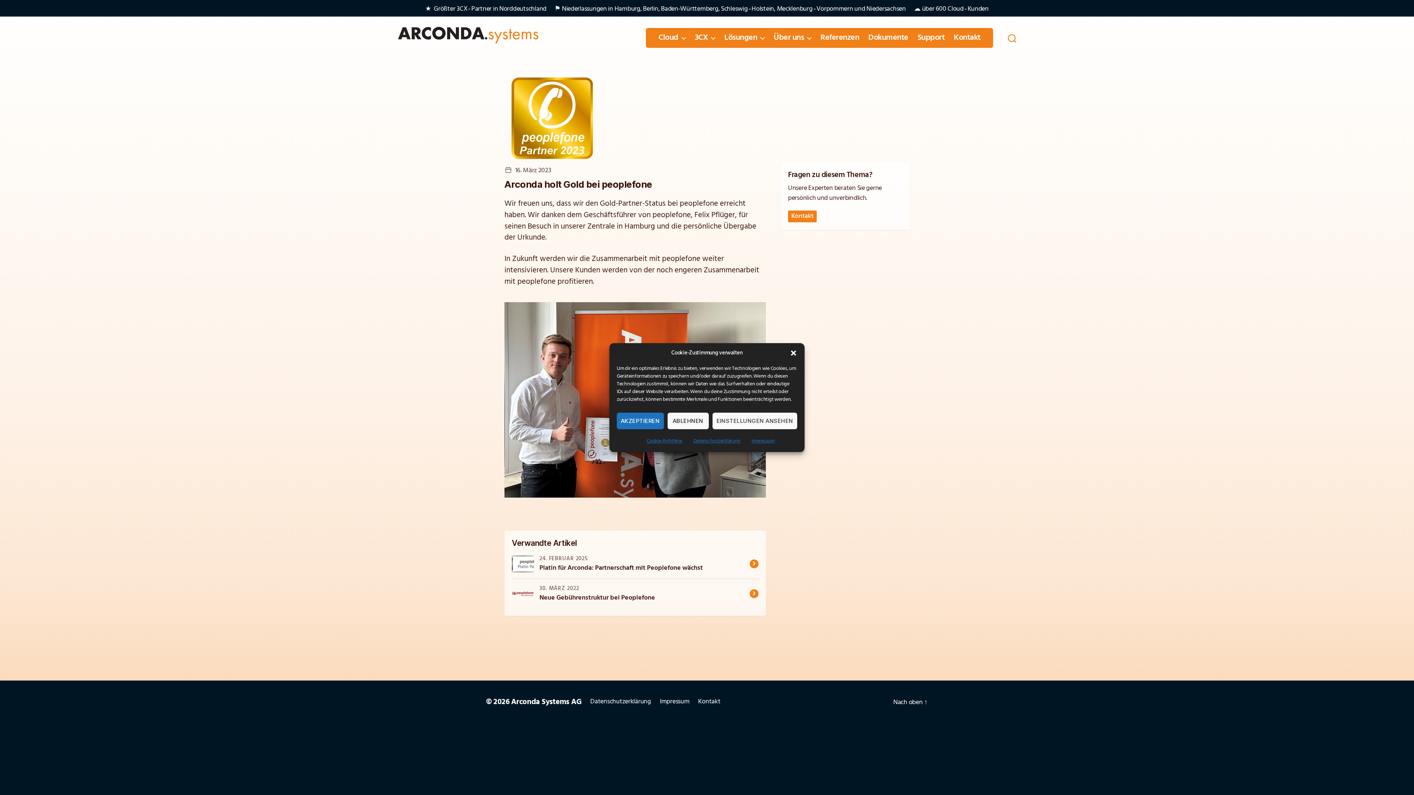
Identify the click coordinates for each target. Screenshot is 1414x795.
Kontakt (967, 38)
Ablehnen (688, 420)
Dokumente (888, 38)
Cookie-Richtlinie (664, 441)
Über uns (789, 38)
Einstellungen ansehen (755, 420)
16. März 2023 (533, 171)
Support (931, 38)
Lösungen (740, 38)
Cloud (668, 38)
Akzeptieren (640, 420)
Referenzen (839, 38)
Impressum (763, 441)
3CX (701, 38)
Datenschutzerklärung (717, 441)
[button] (793, 353)
